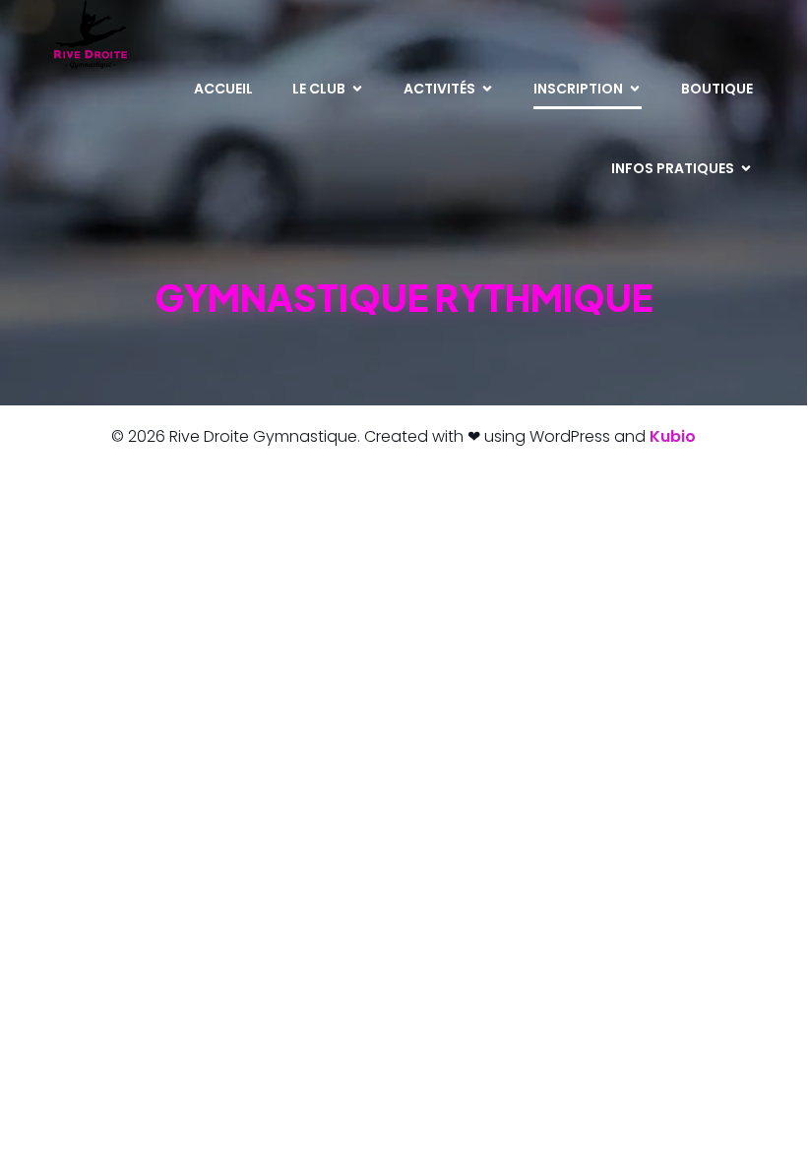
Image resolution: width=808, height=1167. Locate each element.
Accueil (223, 88)
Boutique (717, 88)
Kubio (673, 436)
